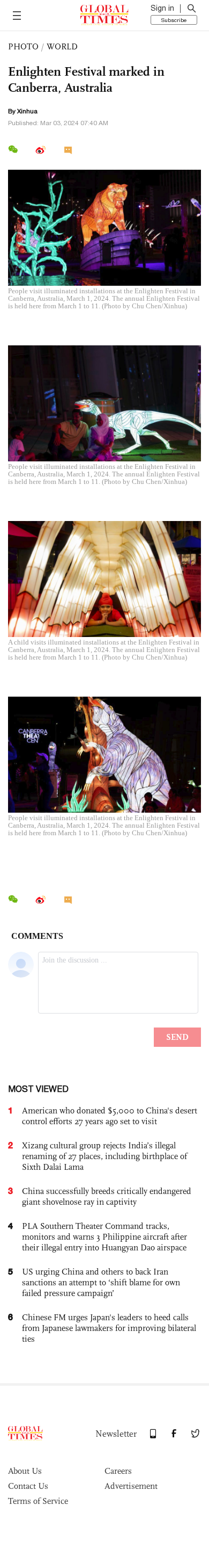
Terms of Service (38, 1501)
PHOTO (23, 46)
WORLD (62, 46)
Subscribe (173, 20)
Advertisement (131, 1486)
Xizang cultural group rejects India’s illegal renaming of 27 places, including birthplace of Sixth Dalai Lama (104, 1156)
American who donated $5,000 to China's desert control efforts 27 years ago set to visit (109, 1115)
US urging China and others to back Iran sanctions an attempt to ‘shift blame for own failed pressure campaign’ (101, 1282)
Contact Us (28, 1486)
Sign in (162, 8)
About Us (25, 1471)
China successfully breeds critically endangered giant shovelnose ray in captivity (106, 1196)
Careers (118, 1471)
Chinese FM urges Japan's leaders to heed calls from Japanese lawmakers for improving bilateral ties (109, 1328)
